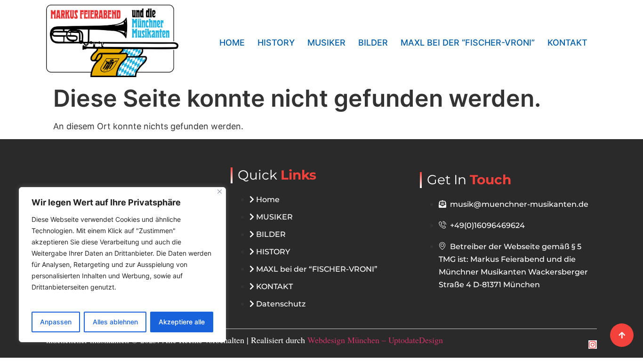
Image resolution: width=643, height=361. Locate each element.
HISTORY (276, 42)
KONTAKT (567, 42)
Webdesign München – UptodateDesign (375, 339)
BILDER (373, 42)
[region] (122, 264)
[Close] (219, 191)
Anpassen (56, 322)
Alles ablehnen (115, 322)
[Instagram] (592, 344)
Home (232, 42)
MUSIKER (326, 42)
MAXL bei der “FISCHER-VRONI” (468, 42)
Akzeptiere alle (182, 322)
